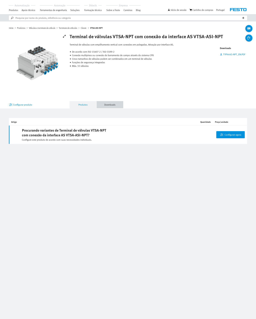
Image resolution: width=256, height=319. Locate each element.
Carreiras (128, 10)
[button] (177, 10)
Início (11, 27)
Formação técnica (93, 10)
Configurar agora (233, 134)
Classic (84, 27)
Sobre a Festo (113, 10)
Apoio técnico (28, 10)
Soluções (75, 10)
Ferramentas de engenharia (53, 10)
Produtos (13, 10)
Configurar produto (22, 104)
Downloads (109, 104)
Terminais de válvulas (68, 27)
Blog (138, 10)
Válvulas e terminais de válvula (42, 27)
